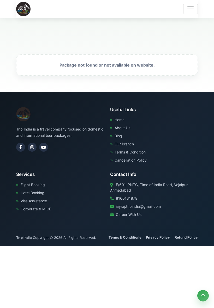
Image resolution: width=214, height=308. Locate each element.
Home (119, 119)
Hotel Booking (32, 193)
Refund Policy (186, 237)
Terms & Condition (130, 152)
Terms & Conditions (125, 237)
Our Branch (124, 144)
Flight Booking (33, 184)
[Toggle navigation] (190, 9)
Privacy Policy (158, 237)
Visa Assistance (34, 201)
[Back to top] (203, 295)
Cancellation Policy (131, 160)
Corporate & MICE (36, 209)
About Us (122, 128)
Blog (118, 136)
